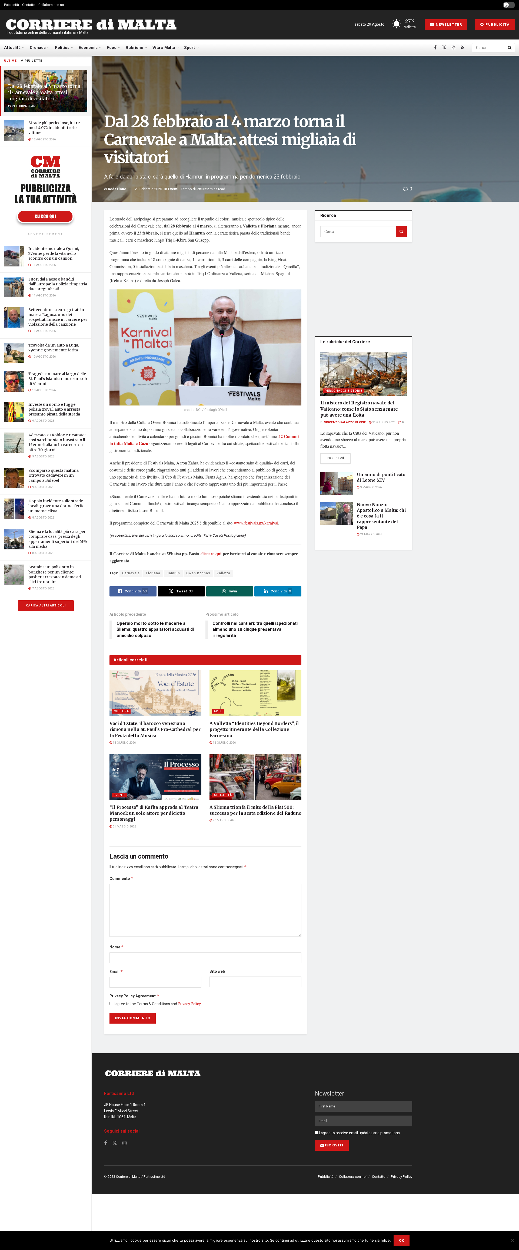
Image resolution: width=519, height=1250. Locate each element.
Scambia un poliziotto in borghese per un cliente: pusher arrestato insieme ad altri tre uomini (54, 574)
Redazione (117, 189)
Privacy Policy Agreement (134, 996)
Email (116, 972)
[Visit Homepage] (91, 24)
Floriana (153, 573)
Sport (189, 48)
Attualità (12, 48)
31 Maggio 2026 (124, 826)
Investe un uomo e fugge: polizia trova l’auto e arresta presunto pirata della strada (54, 409)
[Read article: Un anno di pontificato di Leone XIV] (336, 483)
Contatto (28, 4)
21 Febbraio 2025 (148, 189)
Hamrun (173, 573)
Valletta (223, 573)
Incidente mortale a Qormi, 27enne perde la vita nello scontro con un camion (53, 253)
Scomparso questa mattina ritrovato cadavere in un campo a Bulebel (53, 475)
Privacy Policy (189, 1004)
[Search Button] (510, 47)
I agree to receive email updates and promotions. (359, 1133)
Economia (88, 48)
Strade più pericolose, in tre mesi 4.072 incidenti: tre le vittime (54, 127)
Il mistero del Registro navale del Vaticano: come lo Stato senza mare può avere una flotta (359, 409)
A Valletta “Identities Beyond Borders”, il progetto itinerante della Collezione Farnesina (254, 729)
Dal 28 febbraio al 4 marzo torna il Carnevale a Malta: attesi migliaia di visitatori (44, 92)
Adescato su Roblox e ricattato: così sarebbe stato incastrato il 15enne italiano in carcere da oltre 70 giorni (56, 442)
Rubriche (134, 48)
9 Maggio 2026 (370, 487)
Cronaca (38, 48)
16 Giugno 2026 (224, 742)
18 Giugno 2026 (124, 742)
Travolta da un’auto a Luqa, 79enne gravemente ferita (53, 347)
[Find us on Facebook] (435, 47)
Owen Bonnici (198, 573)
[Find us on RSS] (462, 47)
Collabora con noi (51, 4)
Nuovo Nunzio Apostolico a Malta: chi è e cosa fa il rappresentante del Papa (381, 516)
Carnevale (131, 573)
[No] (512, 1240)
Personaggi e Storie (343, 390)
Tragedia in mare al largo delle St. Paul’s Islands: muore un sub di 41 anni (57, 378)
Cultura (121, 711)
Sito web (217, 971)
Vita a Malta (163, 48)
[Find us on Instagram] (453, 47)
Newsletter (448, 24)
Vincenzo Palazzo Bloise (345, 422)
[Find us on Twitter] (444, 47)
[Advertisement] (363, 288)
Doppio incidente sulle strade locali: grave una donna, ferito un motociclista (56, 506)
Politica (62, 48)
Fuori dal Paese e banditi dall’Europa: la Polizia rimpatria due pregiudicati (57, 284)
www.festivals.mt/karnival (256, 523)
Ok (401, 1240)
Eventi (173, 189)
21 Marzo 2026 (370, 534)
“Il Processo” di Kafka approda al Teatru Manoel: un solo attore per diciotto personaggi (153, 813)
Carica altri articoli (46, 605)
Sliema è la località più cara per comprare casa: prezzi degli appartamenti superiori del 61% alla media (57, 539)
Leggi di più (338, 458)
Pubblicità (11, 4)
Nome (116, 947)
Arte (218, 711)
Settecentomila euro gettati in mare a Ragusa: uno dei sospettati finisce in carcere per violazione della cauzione (57, 317)
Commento (121, 879)
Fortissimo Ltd (119, 1093)
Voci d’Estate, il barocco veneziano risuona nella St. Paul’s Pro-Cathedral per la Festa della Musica (155, 729)
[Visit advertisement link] (45, 190)
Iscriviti (334, 1145)
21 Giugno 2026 (383, 422)
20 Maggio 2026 (224, 820)
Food (112, 48)
